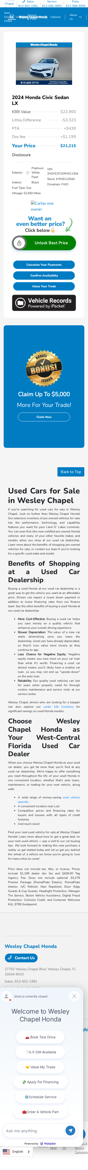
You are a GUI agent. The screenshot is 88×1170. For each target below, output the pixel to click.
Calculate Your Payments (44, 265)
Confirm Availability (44, 275)
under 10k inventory (59, 707)
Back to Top (71, 472)
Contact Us (24, 958)
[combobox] (16, 1152)
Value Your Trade (44, 286)
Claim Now (44, 417)
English (17, 1151)
